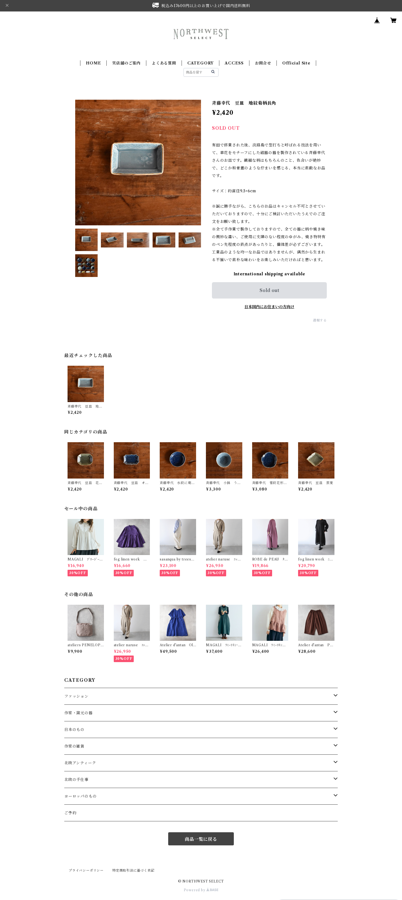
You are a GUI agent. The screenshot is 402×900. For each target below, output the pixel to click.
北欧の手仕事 (76, 779)
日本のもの (74, 729)
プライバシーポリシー (86, 870)
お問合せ (263, 63)
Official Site (296, 63)
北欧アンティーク (80, 762)
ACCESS (234, 63)
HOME (93, 63)
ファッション (76, 696)
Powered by (195, 890)
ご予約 (70, 812)
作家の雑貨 (74, 746)
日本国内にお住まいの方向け (269, 306)
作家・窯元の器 (78, 712)
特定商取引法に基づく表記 (133, 870)
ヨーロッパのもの (80, 796)
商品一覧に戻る (201, 839)
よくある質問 (164, 63)
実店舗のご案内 (126, 63)
